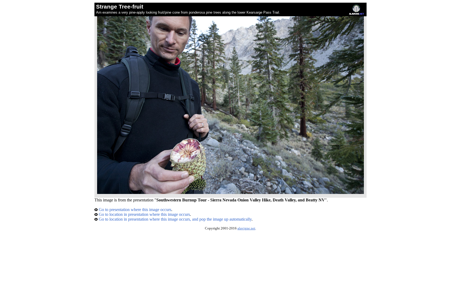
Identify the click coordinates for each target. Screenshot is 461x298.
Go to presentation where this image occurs (134, 209)
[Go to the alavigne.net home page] (356, 13)
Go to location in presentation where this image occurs (144, 214)
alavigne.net (246, 228)
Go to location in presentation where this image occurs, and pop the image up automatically (175, 219)
